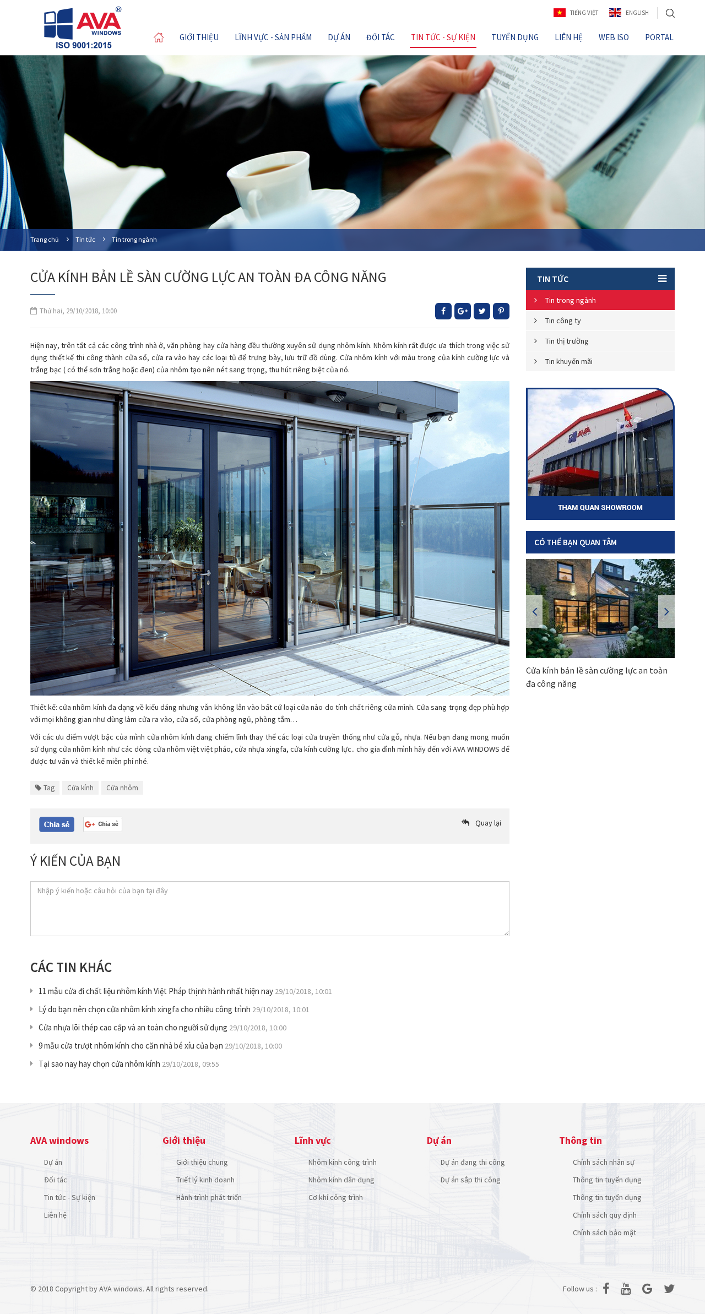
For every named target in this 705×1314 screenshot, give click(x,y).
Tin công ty (563, 320)
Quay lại (488, 823)
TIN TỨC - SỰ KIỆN (443, 37)
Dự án (53, 1162)
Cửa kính (80, 787)
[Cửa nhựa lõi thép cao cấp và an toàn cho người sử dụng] (600, 608)
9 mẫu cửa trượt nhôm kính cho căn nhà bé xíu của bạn (160, 1045)
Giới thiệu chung (202, 1162)
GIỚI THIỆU (199, 37)
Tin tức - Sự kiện (69, 1197)
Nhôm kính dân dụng (341, 1180)
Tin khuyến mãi (569, 361)
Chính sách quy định (605, 1215)
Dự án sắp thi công (471, 1180)
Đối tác (55, 1180)
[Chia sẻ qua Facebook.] (57, 824)
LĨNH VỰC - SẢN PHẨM (273, 37)
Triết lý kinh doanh (205, 1180)
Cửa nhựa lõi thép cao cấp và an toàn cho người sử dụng (162, 1027)
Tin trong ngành (570, 300)
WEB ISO (614, 37)
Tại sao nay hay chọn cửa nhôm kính (129, 1063)
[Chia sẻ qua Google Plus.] (102, 823)
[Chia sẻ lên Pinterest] (501, 311)
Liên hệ (55, 1215)
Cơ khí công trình (335, 1197)
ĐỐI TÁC (380, 37)
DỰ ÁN (339, 37)
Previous (534, 611)
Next (666, 611)
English (637, 13)
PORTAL (659, 37)
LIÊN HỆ (569, 37)
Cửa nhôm (122, 787)
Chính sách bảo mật (604, 1232)
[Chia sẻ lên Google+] (462, 311)
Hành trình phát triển (209, 1197)
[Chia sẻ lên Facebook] (443, 311)
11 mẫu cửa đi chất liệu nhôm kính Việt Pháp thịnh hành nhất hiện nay (185, 991)
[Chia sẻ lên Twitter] (482, 311)
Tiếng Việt (584, 13)
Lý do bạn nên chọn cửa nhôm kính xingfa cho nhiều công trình (174, 1009)
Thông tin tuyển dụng (607, 1180)
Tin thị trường (567, 341)
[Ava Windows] (82, 27)
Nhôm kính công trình (342, 1162)
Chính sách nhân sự (603, 1162)
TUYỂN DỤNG (515, 37)
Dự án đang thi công (473, 1162)
